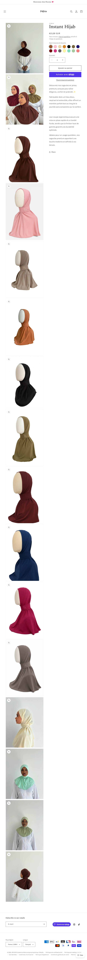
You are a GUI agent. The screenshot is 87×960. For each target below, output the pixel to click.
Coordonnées (13, 954)
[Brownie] (50, 46)
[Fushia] (55, 50)
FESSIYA (14, 952)
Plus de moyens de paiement (65, 80)
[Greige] (59, 50)
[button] (4, 11)
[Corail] (78, 50)
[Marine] (78, 46)
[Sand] (59, 46)
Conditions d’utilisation (26, 954)
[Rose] (55, 46)
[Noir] (68, 46)
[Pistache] (73, 50)
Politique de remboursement (72, 952)
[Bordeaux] (50, 50)
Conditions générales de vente (60, 954)
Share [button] (53, 152)
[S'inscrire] (43, 924)
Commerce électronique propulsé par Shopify (30, 952)
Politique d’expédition (42, 954)
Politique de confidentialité (54, 952)
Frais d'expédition (64, 36)
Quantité (52, 55)
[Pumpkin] (64, 46)
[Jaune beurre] (64, 50)
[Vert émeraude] (68, 50)
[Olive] (73, 46)
